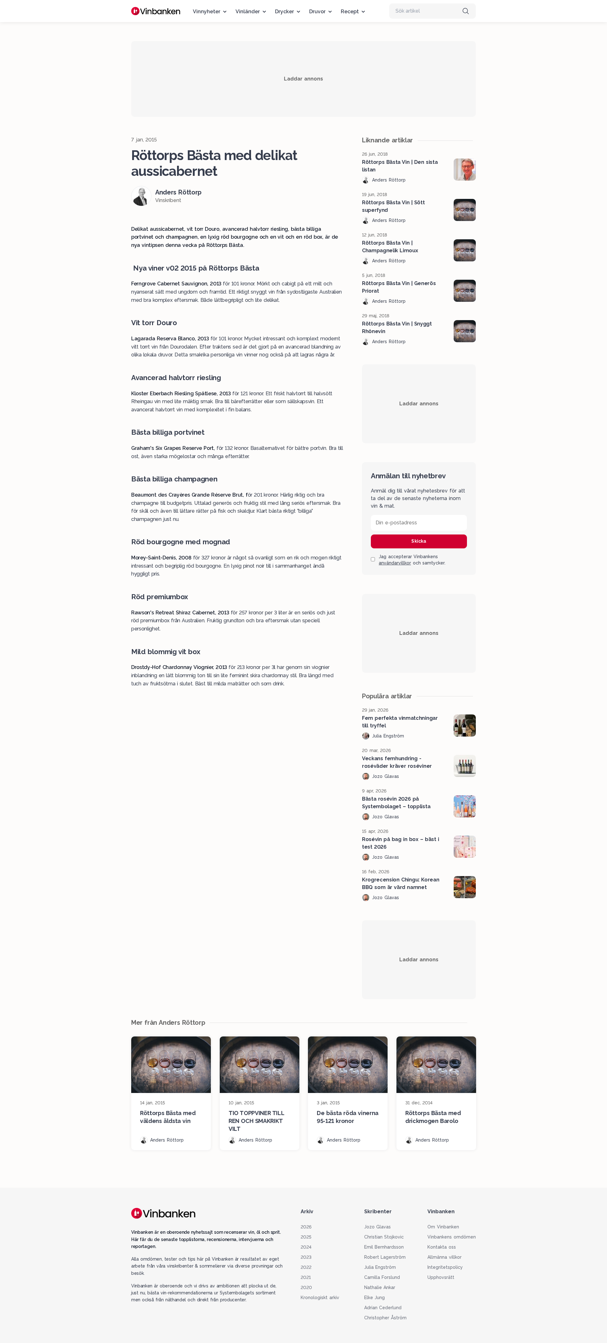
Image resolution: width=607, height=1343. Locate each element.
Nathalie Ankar (379, 1287)
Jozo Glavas (377, 1226)
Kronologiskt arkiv (320, 1297)
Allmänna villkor (444, 1257)
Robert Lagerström (385, 1257)
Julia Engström (380, 1267)
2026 (306, 1226)
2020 (306, 1287)
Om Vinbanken (443, 1226)
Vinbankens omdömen (451, 1236)
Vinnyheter (206, 12)
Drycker (284, 12)
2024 (306, 1247)
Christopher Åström (385, 1317)
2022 (306, 1267)
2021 (306, 1277)
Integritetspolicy (445, 1267)
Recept (350, 12)
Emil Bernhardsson (384, 1247)
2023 (306, 1257)
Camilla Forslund (382, 1277)
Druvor (317, 12)
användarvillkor (395, 562)
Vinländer (248, 12)
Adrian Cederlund (383, 1307)
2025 (306, 1236)
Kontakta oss (441, 1247)
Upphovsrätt (440, 1277)
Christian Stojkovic (384, 1236)
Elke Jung (374, 1297)
